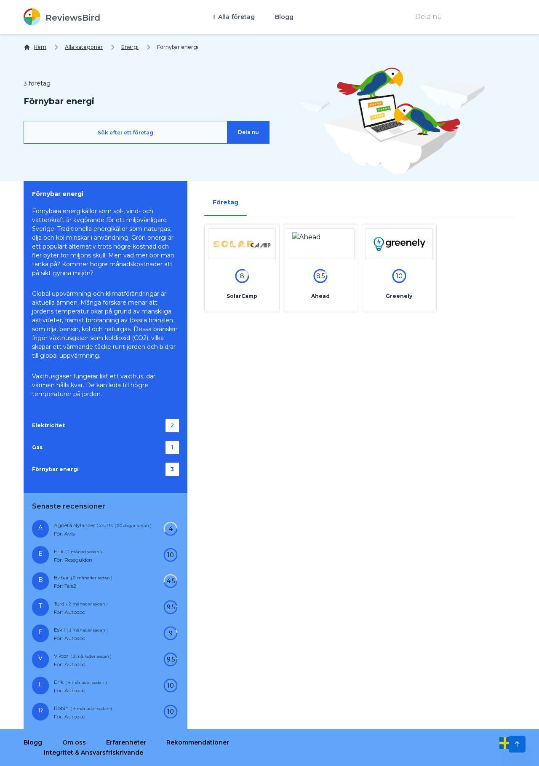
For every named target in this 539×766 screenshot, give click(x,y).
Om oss (74, 742)
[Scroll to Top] (517, 744)
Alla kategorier (84, 47)
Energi (130, 47)
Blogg (284, 17)
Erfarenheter (126, 742)
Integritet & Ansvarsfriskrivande (93, 752)
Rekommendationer (197, 742)
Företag (225, 202)
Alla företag (235, 17)
